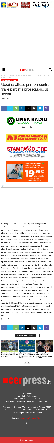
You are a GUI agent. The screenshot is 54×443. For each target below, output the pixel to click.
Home (3, 75)
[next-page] (28, 362)
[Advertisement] (27, 38)
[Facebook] (4, 108)
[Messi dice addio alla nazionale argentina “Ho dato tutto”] (9, 346)
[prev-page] (25, 362)
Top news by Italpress (13, 75)
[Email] (28, 108)
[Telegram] (40, 108)
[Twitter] (10, 108)
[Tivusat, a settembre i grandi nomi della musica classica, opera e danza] (44, 346)
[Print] (34, 108)
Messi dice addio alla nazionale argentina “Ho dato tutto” (9, 354)
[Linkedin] (22, 108)
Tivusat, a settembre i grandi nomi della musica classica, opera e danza (44, 355)
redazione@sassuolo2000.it (31, 418)
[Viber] (46, 108)
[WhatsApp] (16, 108)
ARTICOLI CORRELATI (25, 336)
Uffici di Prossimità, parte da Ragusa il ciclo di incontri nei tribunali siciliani (27, 355)
